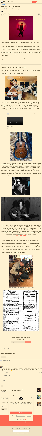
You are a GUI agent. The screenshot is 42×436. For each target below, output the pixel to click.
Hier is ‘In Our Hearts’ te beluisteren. (9, 62)
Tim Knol (5, 391)
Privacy (19, 428)
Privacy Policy (29, 416)
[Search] (40, 386)
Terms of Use (26, 415)
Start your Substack (18, 431)
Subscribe (34, 1)
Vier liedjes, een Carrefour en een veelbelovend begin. (11, 390)
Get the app (26, 431)
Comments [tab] (3, 356)
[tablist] (5, 357)
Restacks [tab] (8, 356)
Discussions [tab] (9, 385)
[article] (21, 391)
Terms (22, 428)
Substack (15, 433)
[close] (31, 397)
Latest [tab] (5, 385)
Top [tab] (2, 385)
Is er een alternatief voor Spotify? (9, 395)
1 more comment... (3, 380)
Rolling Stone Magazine (21, 235)
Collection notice (27, 428)
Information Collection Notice (20, 416)
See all (3, 409)
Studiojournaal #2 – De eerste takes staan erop (12, 389)
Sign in (39, 1)
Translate (3, 4)
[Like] (2, 14)
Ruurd (3, 366)
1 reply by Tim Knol (7, 375)
